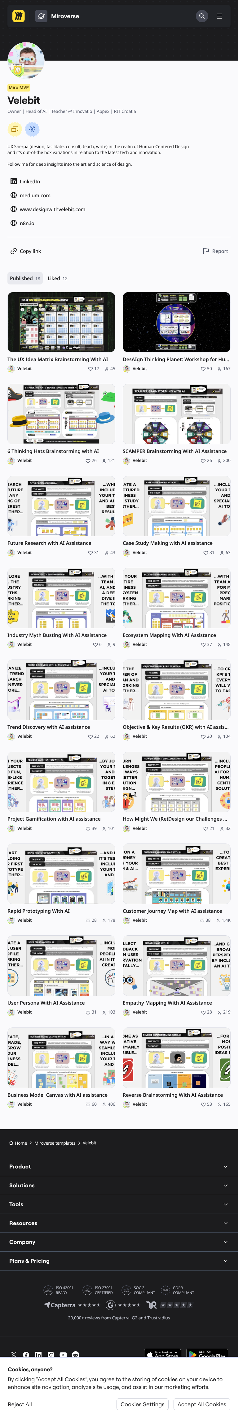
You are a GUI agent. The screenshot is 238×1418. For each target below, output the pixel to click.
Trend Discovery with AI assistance (48, 727)
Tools (16, 1204)
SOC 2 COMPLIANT (144, 1290)
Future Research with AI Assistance (49, 543)
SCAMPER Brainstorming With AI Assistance (175, 451)
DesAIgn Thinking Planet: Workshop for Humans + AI (177, 359)
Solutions (22, 1185)
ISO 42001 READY (64, 1290)
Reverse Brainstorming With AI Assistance (173, 1095)
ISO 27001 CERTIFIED (104, 1290)
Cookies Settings (143, 1404)
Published (25, 278)
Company (22, 1241)
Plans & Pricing (29, 1260)
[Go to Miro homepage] (18, 16)
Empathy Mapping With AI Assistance (167, 1003)
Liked (58, 278)
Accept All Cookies (202, 1404)
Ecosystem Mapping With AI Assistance (169, 635)
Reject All (20, 1404)
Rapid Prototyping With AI (38, 911)
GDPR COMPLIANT (183, 1290)
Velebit (24, 369)
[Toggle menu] (219, 16)
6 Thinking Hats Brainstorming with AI (53, 451)
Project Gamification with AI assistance (54, 819)
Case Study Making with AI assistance (168, 543)
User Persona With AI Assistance (46, 1003)
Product (20, 1166)
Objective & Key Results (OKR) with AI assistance (177, 727)
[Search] (202, 16)
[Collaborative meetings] (14, 129)
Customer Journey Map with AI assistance (172, 911)
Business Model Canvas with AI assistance (57, 1095)
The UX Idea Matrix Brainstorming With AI (57, 359)
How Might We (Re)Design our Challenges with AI (177, 819)
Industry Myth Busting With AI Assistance (57, 635)
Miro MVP (19, 88)
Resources (23, 1223)
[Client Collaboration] (32, 129)
